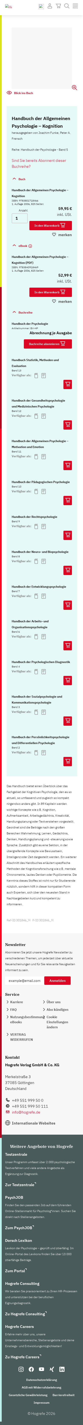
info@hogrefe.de (26, 1112)
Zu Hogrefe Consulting (25, 1313)
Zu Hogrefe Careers (22, 1357)
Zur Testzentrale (19, 1184)
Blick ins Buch (23, 93)
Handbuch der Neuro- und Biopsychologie (40, 552)
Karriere (16, 1002)
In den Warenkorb (47, 225)
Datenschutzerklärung (41, 1380)
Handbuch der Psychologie (30, 324)
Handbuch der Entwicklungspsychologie (39, 587)
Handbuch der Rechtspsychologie (34, 517)
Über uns (54, 1002)
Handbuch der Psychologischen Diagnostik (41, 662)
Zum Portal (15, 1270)
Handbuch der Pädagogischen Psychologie (41, 482)
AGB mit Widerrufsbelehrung (41, 1387)
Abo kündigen (57, 1009)
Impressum (41, 1403)
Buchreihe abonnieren (44, 344)
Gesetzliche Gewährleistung (28, 1395)
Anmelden (57, 980)
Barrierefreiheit (63, 1395)
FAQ (13, 1009)
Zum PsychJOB (18, 1227)
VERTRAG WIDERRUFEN (21, 1037)
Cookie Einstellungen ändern (57, 1022)
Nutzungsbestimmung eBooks (27, 1019)
